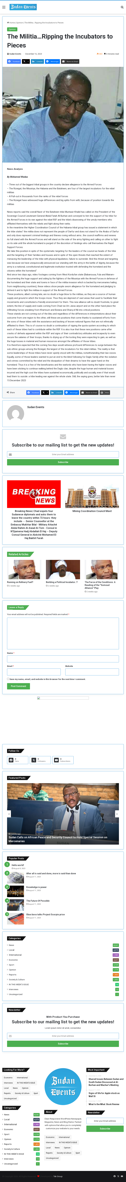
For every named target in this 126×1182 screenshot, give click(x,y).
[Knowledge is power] (15, 891)
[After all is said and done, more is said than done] (15, 877)
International (15, 955)
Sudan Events (15, 54)
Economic (13, 960)
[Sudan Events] (23, 7)
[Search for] (122, 8)
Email (10, 666)
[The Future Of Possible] (15, 905)
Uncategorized (15, 994)
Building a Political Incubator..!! (62, 582)
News (11, 945)
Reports (12, 974)
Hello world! (18, 865)
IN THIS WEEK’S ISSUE (19, 984)
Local (11, 950)
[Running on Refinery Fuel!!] (24, 569)
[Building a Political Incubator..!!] (63, 569)
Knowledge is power (36, 887)
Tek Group (58, 1176)
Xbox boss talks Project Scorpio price (45, 914)
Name (10, 653)
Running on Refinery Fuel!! (20, 582)
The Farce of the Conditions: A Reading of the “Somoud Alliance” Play (100, 585)
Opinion (19, 23)
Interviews (13, 989)
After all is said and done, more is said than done (51, 873)
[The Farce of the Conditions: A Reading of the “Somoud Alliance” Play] (102, 569)
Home (12, 23)
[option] (63, 814)
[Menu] (3, 8)
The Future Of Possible (37, 901)
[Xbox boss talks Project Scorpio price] (15, 918)
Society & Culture (17, 979)
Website (69, 666)
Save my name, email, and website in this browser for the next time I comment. (48, 679)
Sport (11, 965)
